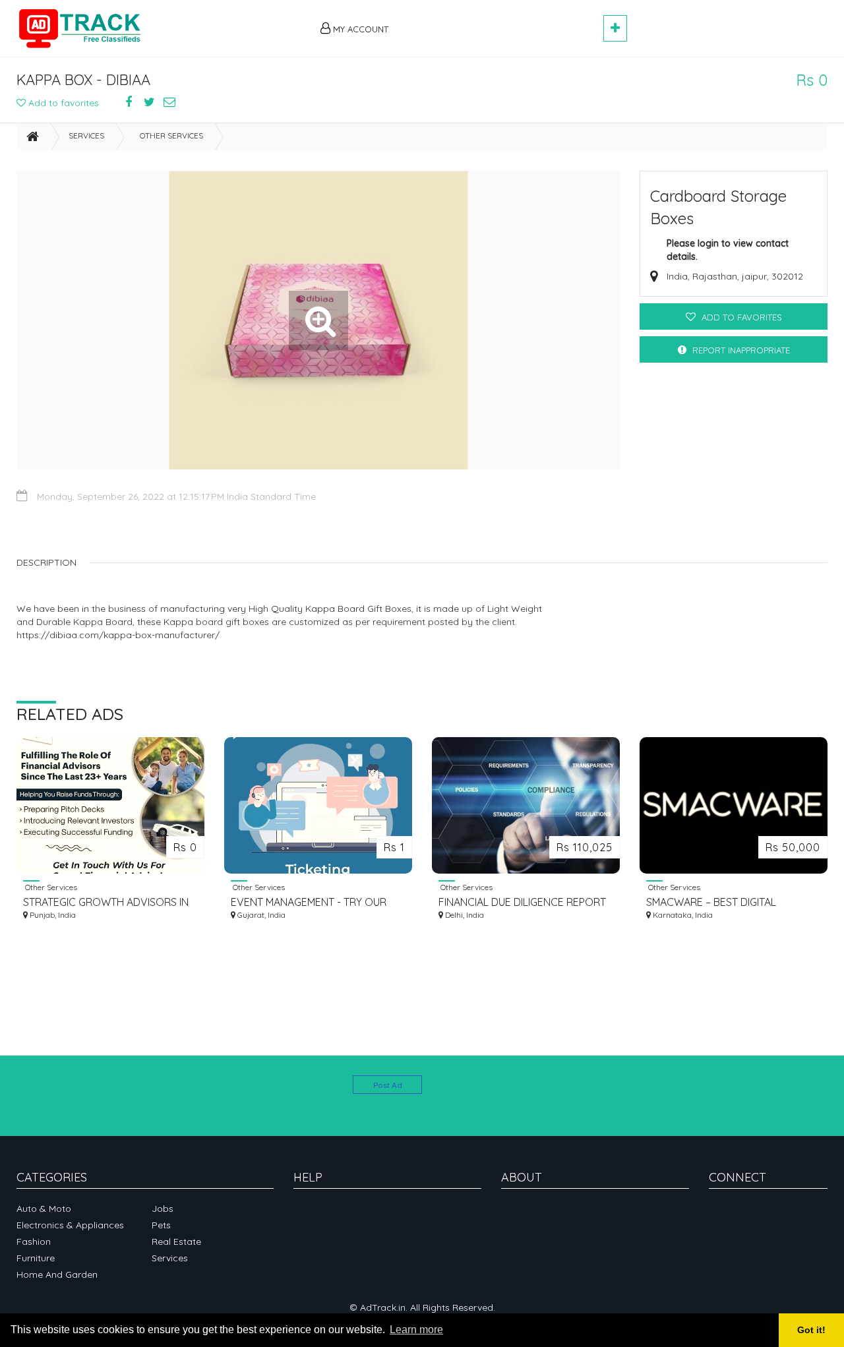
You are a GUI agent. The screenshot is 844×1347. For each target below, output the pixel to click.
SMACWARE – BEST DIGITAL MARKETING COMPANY (711, 902)
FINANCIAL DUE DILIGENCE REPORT (522, 902)
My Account (359, 29)
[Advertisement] (502, 21)
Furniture (35, 1258)
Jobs (162, 1208)
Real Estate (176, 1241)
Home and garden (57, 1274)
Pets (161, 1225)
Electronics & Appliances (70, 1225)
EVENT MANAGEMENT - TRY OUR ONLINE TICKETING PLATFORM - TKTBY (308, 902)
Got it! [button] (811, 1330)
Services (86, 135)
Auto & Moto (43, 1208)
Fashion (33, 1241)
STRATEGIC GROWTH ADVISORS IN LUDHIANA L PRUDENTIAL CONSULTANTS (106, 902)
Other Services (171, 135)
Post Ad (387, 1085)
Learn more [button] (416, 1329)
